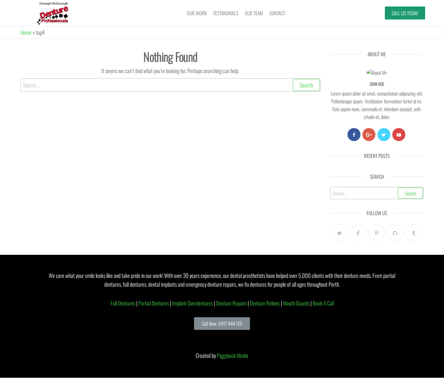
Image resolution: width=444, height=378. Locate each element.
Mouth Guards (296, 303)
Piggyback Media (232, 355)
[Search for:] (170, 85)
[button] (222, 323)
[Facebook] (353, 134)
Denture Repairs (231, 303)
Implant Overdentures (192, 303)
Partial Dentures (153, 303)
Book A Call (323, 303)
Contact (277, 13)
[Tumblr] (413, 232)
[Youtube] (398, 134)
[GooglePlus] (368, 134)
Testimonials (225, 13)
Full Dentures (123, 303)
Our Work (197, 13)
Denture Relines (265, 303)
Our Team (254, 13)
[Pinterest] (376, 232)
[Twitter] (383, 134)
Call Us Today (405, 13)
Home (26, 32)
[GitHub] (395, 232)
